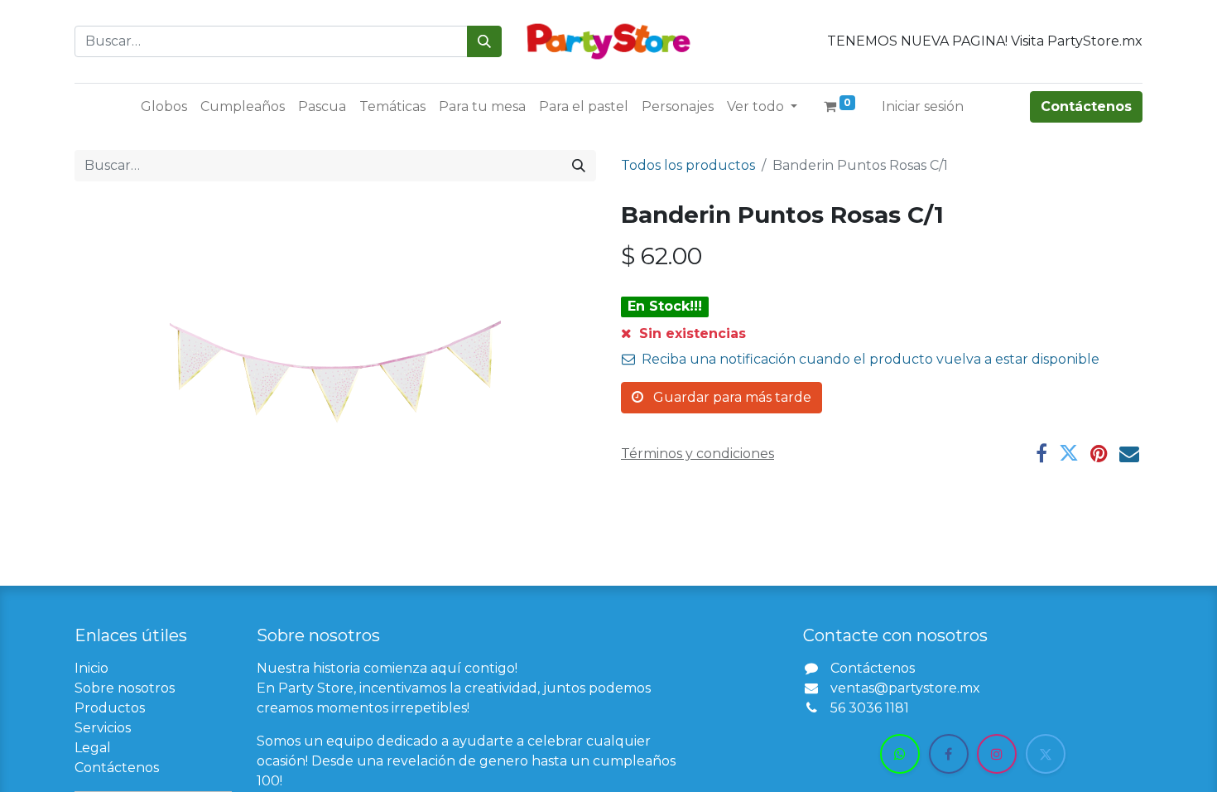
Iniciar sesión (923, 106)
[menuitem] (164, 106)
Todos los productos (688, 165)
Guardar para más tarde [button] (730, 397)
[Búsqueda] (484, 41)
